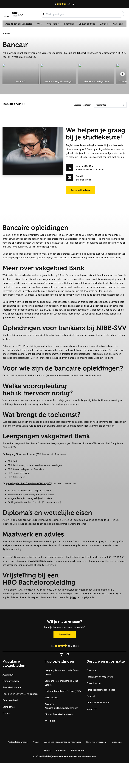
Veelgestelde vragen (18, 741)
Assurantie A (51, 697)
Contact (91, 696)
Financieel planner (12, 687)
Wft (39, 23)
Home (7, 33)
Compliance (9, 706)
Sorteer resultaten (82, 104)
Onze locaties (94, 683)
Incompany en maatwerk (100, 676)
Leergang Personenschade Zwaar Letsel (62, 672)
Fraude (6, 713)
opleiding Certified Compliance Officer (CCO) (29, 483)
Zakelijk (104, 23)
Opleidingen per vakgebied (18, 23)
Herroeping (116, 741)
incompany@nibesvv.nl (40, 560)
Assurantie (8, 674)
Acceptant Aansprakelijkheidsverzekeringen (61, 705)
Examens (69, 23)
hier (74, 597)
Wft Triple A (53, 23)
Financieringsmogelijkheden (101, 689)
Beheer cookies (78, 750)
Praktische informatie (98, 702)
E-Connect (61, 750)
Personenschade (11, 680)
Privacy (36, 741)
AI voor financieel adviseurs (59, 714)
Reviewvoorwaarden (96, 741)
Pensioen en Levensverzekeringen (20, 693)
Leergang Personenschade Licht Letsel (61, 682)
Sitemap (47, 750)
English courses (87, 23)
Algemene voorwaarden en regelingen (62, 741)
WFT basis (50, 720)
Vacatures (92, 709)
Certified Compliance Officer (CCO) (63, 691)
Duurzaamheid (10, 700)
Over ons (118, 23)
